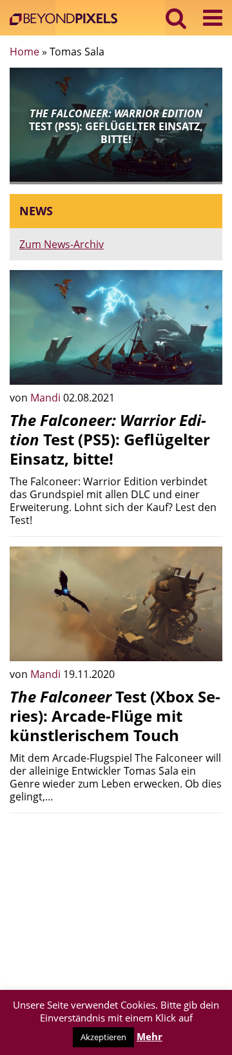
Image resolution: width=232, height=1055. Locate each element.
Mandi (46, 398)
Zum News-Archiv (61, 244)
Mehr (149, 1036)
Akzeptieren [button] (103, 1037)
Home (24, 51)
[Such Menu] (176, 17)
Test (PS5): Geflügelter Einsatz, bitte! (110, 439)
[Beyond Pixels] (67, 20)
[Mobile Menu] (212, 17)
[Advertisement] (116, 903)
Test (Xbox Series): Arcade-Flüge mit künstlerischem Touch (115, 716)
